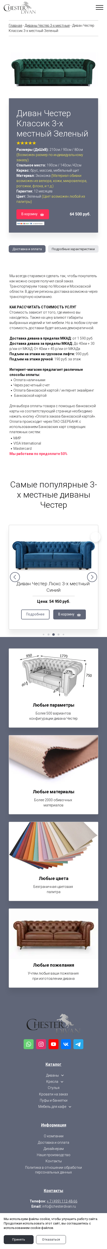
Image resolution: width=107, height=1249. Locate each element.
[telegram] (78, 1044)
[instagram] (41, 1044)
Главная (15, 25)
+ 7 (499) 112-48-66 (62, 1201)
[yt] (53, 1044)
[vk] (66, 1044)
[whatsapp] (29, 1044)
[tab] (25, 249)
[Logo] (53, 1023)
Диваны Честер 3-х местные (47, 25)
